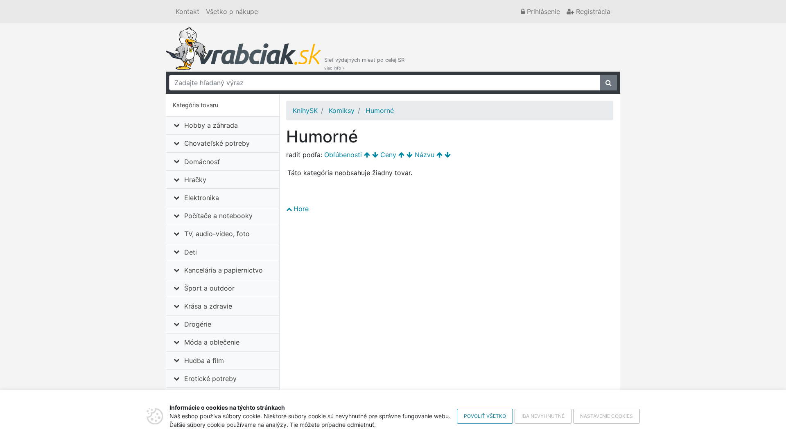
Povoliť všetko (485, 416)
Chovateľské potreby (217, 143)
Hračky (195, 180)
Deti (190, 252)
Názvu (424, 155)
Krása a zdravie (208, 306)
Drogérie (197, 324)
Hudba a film (204, 360)
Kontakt (187, 11)
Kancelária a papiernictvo (223, 270)
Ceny (388, 155)
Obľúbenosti (343, 155)
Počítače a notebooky (218, 216)
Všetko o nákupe (232, 11)
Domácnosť (202, 162)
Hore (301, 209)
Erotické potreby (210, 378)
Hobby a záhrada (211, 125)
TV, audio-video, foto (217, 234)
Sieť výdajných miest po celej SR (364, 63)
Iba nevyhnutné (543, 416)
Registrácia (592, 11)
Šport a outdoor (209, 288)
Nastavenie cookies (606, 416)
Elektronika (201, 198)
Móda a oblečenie (211, 342)
